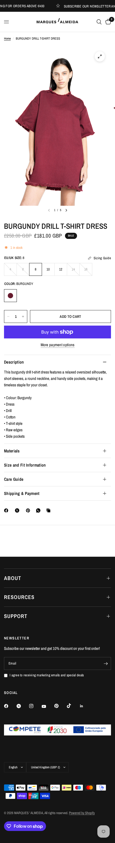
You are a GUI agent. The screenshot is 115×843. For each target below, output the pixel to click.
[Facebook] (7, 510)
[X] (18, 510)
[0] (107, 22)
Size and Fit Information (25, 465)
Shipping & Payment (22, 493)
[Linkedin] (85, 706)
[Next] (66, 210)
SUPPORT (15, 616)
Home (7, 38)
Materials (12, 451)
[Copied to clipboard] (49, 510)
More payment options (58, 344)
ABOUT (12, 578)
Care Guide (13, 479)
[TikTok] (73, 706)
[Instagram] (35, 706)
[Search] (99, 22)
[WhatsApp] (39, 510)
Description (14, 362)
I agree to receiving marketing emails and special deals (47, 675)
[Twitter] (22, 706)
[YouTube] (47, 706)
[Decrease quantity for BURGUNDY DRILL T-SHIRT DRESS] (8, 316)
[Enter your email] (105, 663)
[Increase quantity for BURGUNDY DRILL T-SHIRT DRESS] (23, 316)
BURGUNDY (10, 295)
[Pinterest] (29, 510)
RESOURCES (19, 597)
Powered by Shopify (82, 813)
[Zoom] (100, 56)
